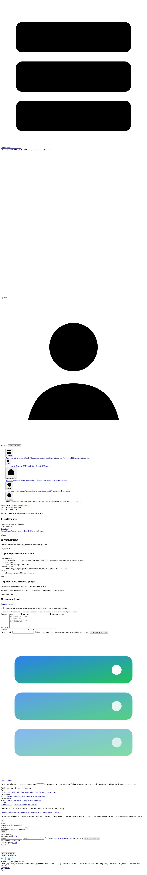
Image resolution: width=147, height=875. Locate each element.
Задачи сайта (11, 478)
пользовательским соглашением (61, 838)
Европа (45, 491)
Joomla (28, 466)
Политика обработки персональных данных (42, 812)
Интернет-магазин (13, 480)
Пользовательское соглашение (13, 812)
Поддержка (54, 501)
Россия (8, 491)
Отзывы (41, 531)
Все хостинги (6, 792)
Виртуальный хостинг (14, 458)
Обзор (3, 531)
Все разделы (12, 505)
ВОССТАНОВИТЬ (8, 853)
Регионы (9, 489)
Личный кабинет (23, 505)
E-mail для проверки (58, 614)
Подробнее (5, 868)
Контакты (34, 531)
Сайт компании (26, 480)
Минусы (31, 630)
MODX (41, 466)
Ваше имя (25, 614)
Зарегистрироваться (92, 838)
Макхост (4, 800)
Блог (34, 480)
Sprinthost (23, 800)
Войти (4, 832)
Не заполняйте (6, 632)
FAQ (11, 805)
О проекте (5, 805)
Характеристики (17, 531)
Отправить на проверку (99, 632)
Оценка (4, 614)
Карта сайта (18, 805)
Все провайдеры (34, 800)
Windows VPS (67, 458)
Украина (21, 491)
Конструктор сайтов (42, 501)
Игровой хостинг (60, 480)
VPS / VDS (16, 792)
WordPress (9, 466)
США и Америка (54, 491)
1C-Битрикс (18, 466)
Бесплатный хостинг (81, 458)
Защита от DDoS (27, 501)
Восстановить (19, 829)
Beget (10, 800)
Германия (28, 491)
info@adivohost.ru (30, 805)
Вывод (8, 531)
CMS (8, 464)
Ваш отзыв (5, 627)
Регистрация (17, 825)
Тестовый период (65, 501)
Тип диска (76, 501)
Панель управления (13, 501)
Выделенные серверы (39, 458)
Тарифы (4, 529)
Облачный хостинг (55, 458)
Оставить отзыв (7, 604)
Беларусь (14, 491)
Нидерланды (37, 491)
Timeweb (16, 800)
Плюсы (4, 630)
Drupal (46, 466)
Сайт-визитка (48, 480)
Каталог (4, 505)
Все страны (65, 491)
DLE (24, 466)
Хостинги (11, 507)
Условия (9, 499)
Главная (4, 507)
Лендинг (39, 480)
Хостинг (9, 456)
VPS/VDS (27, 458)
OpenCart (35, 466)
